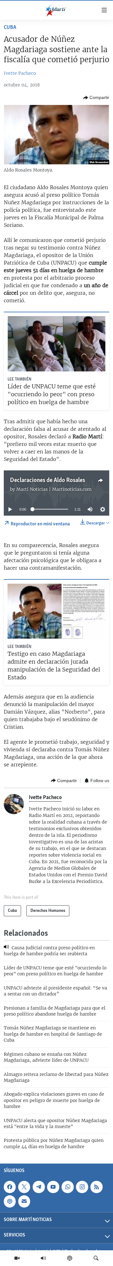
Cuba (10, 27)
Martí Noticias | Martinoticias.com (54, 489)
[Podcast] (69, 1258)
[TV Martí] (17, 1258)
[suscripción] (24, 1202)
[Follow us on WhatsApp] (67, 1187)
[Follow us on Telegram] (39, 1187)
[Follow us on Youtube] (53, 1187)
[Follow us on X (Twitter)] (24, 1187)
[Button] (96, 97)
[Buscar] (96, 1258)
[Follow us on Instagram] (82, 1187)
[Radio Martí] (43, 1258)
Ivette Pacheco (20, 73)
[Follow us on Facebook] (10, 1187)
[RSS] (96, 1187)
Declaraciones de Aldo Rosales (47, 480)
